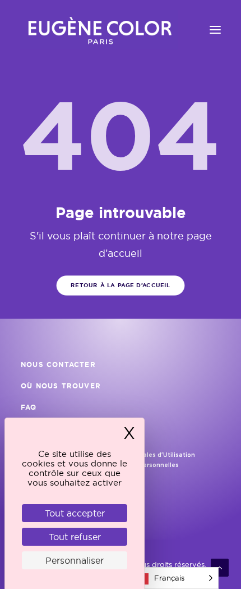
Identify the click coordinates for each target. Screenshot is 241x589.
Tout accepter (75, 513)
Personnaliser (74, 560)
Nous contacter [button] (58, 364)
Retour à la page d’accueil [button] (120, 285)
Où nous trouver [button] (61, 386)
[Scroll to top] (220, 567)
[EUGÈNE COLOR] (99, 29)
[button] (215, 30)
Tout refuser (75, 537)
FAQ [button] (29, 407)
